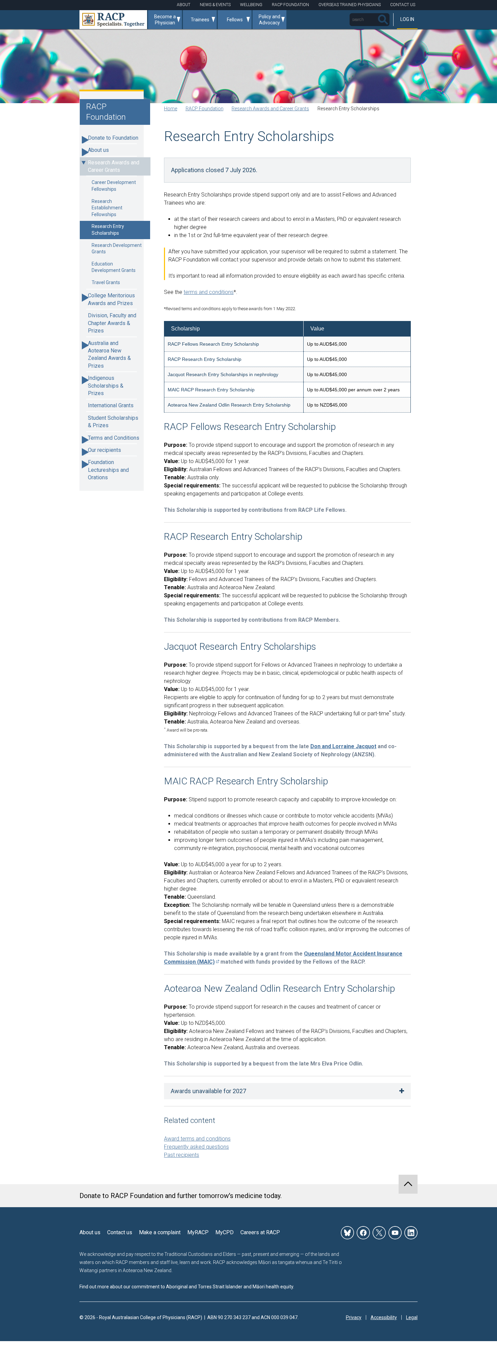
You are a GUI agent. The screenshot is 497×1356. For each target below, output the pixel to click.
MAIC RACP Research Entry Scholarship (211, 389)
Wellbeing (251, 4)
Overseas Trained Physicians (349, 4)
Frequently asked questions (196, 1147)
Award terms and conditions (197, 1138)
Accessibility (384, 1317)
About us (98, 150)
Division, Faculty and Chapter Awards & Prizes (112, 323)
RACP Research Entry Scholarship (204, 359)
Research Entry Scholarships (108, 230)
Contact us (119, 1232)
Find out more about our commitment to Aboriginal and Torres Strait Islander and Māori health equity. (186, 1286)
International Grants (111, 405)
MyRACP (198, 1232)
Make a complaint (160, 1232)
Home (170, 108)
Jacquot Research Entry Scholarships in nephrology (223, 374)
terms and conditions (209, 292)
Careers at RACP (260, 1232)
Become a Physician (165, 19)
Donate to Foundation (113, 138)
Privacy (353, 1317)
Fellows (235, 19)
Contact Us (402, 4)
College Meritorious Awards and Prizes (111, 299)
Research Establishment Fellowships (107, 208)
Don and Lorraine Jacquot (343, 746)
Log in (407, 19)
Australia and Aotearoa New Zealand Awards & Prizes (109, 354)
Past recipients (181, 1155)
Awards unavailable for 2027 (208, 1091)
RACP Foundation (290, 4)
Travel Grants (106, 282)
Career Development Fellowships (114, 186)
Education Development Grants (114, 267)
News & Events (215, 4)
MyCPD (224, 1232)
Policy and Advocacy (269, 19)
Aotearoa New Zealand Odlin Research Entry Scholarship (229, 405)
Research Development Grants (117, 249)
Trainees (200, 19)
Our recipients (104, 450)
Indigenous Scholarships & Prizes (105, 385)
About (183, 4)
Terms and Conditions (113, 438)
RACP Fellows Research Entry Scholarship (213, 344)
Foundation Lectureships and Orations (108, 470)
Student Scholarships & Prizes (113, 422)
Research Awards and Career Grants (113, 166)
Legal (412, 1317)
